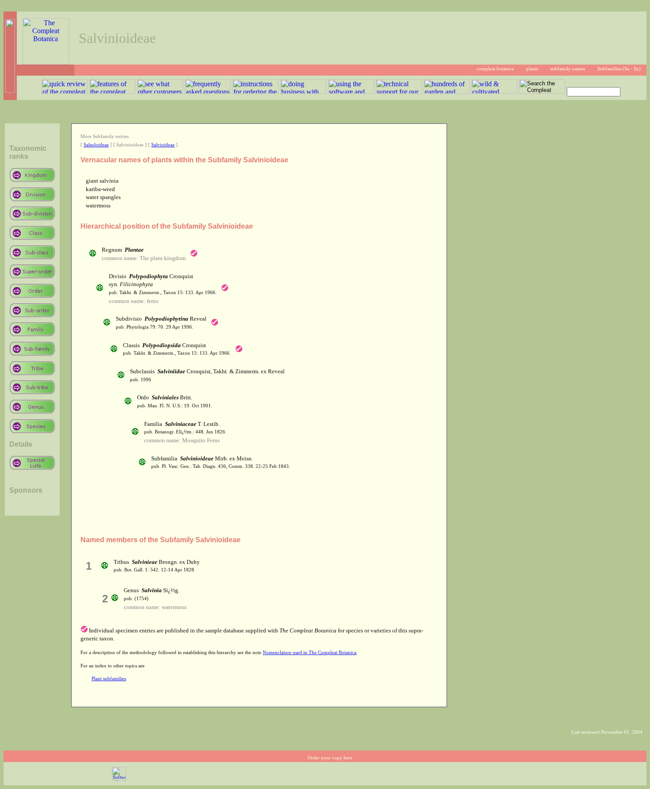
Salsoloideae (96, 144)
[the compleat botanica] (46, 62)
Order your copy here (330, 757)
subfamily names (568, 68)
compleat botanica (495, 68)
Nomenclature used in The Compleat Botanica (309, 652)
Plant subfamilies (109, 678)
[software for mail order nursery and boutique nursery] (119, 779)
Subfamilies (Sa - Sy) (619, 68)
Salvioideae (163, 144)
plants (532, 68)
